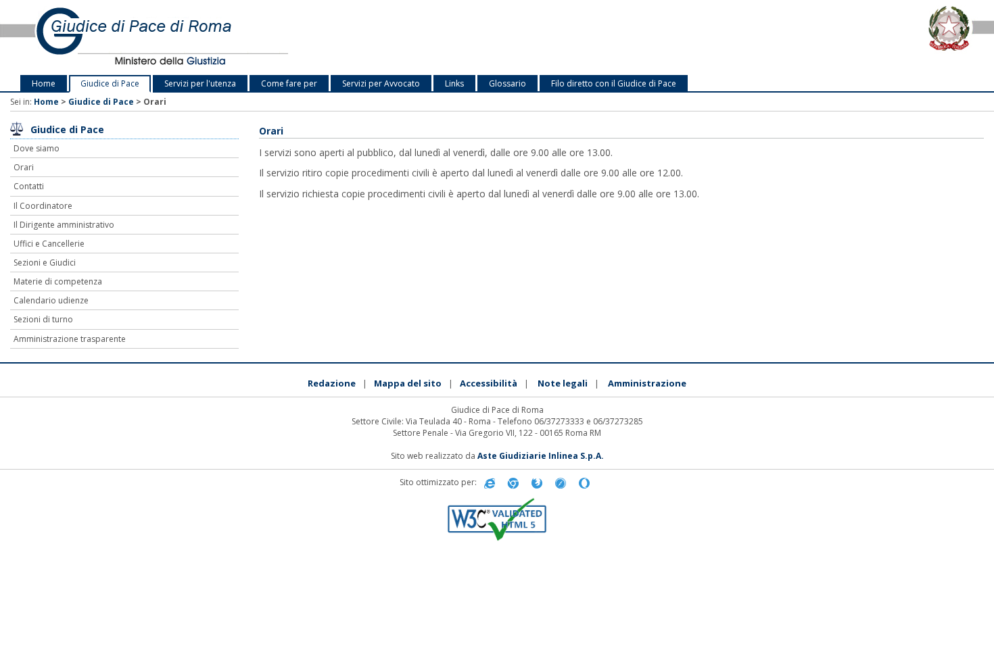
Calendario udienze (51, 300)
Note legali (563, 383)
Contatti (29, 186)
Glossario (507, 83)
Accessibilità (488, 383)
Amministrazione (647, 383)
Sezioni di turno (43, 319)
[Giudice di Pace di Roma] (207, 37)
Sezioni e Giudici (45, 262)
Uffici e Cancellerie (49, 243)
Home (43, 83)
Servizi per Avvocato (381, 83)
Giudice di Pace (109, 83)
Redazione (332, 383)
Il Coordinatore (43, 206)
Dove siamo (37, 148)
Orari (24, 167)
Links (454, 83)
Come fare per (289, 83)
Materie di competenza (58, 281)
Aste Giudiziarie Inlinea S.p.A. (540, 456)
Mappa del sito (408, 383)
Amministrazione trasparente (70, 339)
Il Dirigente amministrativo (64, 224)
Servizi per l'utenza (200, 83)
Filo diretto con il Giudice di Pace (613, 83)
